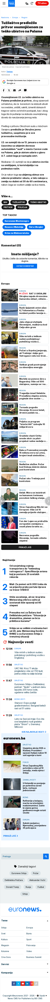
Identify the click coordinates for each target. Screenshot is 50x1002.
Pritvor (8, 207)
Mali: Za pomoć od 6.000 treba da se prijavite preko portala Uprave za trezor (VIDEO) (28, 587)
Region (24, 17)
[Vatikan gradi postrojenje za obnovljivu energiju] (9, 366)
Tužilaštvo (18, 202)
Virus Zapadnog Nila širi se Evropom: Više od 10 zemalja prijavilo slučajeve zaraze (33, 510)
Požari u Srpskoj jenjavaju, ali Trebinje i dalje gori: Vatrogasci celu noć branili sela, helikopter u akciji (33, 353)
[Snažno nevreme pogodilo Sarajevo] (47, 501)
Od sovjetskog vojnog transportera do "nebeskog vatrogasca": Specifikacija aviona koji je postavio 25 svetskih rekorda (28, 571)
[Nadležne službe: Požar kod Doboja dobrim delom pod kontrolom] (9, 466)
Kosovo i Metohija (14, 227)
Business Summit (33, 957)
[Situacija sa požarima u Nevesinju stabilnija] (2, 501)
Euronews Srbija (19, 873)
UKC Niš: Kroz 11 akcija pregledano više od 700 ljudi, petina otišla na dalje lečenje (28, 671)
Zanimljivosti (29, 780)
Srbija (25, 894)
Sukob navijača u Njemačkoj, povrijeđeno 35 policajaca (34, 825)
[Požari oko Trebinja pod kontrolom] (9, 480)
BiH (5, 202)
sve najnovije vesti (33, 732)
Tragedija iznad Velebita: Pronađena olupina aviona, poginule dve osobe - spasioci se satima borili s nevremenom (33, 396)
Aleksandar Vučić (37, 880)
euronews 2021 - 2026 (24, 995)
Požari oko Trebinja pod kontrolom (32, 479)
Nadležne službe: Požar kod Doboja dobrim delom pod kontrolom (33, 467)
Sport (28, 939)
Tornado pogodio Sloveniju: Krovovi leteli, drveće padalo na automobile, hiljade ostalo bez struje (33, 410)
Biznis (25, 797)
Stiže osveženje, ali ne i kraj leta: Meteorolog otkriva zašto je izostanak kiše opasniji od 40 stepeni (27, 601)
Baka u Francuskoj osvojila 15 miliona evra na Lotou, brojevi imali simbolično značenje (33, 453)
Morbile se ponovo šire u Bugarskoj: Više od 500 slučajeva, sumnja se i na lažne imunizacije (32, 382)
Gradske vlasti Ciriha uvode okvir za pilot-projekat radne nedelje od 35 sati (33, 438)
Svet (3, 933)
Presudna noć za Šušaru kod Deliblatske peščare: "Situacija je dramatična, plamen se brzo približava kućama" (27, 616)
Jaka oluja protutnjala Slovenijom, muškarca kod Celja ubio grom (33, 325)
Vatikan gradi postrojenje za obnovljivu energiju (32, 366)
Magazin (5, 945)
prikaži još (25, 547)
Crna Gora (6, 957)
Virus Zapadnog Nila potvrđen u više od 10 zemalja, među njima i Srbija (33, 769)
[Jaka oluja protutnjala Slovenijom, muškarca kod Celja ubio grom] (9, 323)
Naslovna (5, 17)
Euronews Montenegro (17, 221)
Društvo (18, 665)
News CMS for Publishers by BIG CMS (25, 998)
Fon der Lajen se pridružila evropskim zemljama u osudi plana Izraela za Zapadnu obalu (33, 524)
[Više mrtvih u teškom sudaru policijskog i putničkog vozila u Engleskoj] (9, 337)
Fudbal (41, 887)
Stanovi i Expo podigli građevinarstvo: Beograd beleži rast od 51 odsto (30, 706)
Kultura (4, 939)
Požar (35, 873)
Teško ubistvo (38, 202)
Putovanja (30, 945)
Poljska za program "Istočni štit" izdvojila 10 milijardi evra (32, 424)
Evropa (15, 17)
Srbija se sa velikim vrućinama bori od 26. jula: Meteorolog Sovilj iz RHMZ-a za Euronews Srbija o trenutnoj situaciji (28, 632)
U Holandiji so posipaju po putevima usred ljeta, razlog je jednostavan (34, 787)
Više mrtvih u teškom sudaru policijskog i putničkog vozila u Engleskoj (30, 339)
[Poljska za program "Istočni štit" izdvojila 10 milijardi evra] (9, 423)
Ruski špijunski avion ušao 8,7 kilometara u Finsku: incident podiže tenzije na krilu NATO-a (33, 310)
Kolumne (5, 951)
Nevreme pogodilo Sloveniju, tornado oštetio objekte (33, 538)
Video (29, 951)
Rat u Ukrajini (36, 227)
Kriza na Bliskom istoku (17, 233)
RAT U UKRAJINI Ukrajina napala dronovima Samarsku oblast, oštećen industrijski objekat (33, 296)
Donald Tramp (12, 887)
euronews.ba (14, 738)
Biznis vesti (19, 699)
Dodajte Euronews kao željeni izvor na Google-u (23, 81)
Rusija (28, 887)
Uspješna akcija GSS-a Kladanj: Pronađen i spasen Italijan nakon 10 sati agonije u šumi (35, 751)
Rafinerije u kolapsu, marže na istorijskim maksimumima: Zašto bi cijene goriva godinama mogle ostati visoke (34, 807)
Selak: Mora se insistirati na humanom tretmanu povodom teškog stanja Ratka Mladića (32, 495)
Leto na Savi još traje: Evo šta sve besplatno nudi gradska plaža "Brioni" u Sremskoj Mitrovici (29, 723)
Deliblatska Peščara (14, 880)
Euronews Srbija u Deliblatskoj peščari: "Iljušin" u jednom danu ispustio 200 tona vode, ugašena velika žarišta (30, 688)
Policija (22, 207)
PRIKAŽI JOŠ (9, 836)
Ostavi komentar (25, 266)
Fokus (26, 762)
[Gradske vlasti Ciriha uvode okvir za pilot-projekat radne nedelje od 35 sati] (9, 437)
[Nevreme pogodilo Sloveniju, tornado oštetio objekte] (9, 537)
